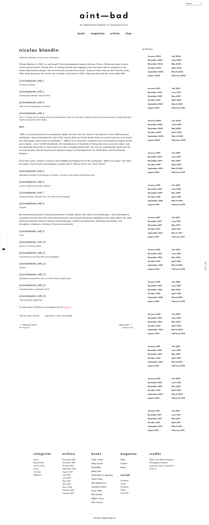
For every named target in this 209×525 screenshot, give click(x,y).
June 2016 (176, 254)
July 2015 (176, 282)
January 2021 (154, 88)
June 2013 (176, 350)
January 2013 (154, 346)
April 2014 (176, 326)
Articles (115, 33)
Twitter (123, 490)
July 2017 (176, 218)
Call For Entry (39, 466)
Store (122, 459)
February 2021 (178, 108)
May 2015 (176, 290)
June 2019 (176, 157)
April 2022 (177, 68)
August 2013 (153, 366)
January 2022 (154, 56)
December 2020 (155, 125)
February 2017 (178, 237)
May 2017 (176, 225)
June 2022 (177, 60)
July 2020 (176, 121)
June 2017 (176, 221)
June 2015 (176, 286)
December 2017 (155, 221)
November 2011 (155, 419)
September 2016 (155, 265)
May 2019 (176, 161)
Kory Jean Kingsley (51, 57)
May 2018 (176, 193)
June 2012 (176, 383)
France (58, 316)
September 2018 (155, 201)
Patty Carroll (97, 463)
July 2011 (176, 411)
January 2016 (154, 250)
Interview (37, 472)
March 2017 (177, 233)
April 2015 (176, 294)
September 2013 (155, 362)
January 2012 (154, 379)
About (123, 467)
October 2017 (154, 229)
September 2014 (155, 330)
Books (81, 33)
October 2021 (154, 100)
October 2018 (154, 197)
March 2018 (177, 201)
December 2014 (155, 318)
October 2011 (154, 422)
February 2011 (178, 430)
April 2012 (176, 390)
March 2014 (177, 330)
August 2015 (153, 301)
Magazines (97, 33)
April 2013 (176, 358)
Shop (128, 33)
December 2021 (155, 92)
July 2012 (176, 379)
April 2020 (177, 132)
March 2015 (177, 297)
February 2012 (178, 398)
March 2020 (177, 136)
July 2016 (176, 250)
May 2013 (176, 354)
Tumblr (123, 484)
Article (29, 316)
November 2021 (155, 96)
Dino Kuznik (96, 494)
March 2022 (177, 72)
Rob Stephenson (98, 483)
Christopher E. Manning (102, 475)
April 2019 (176, 165)
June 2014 (176, 318)
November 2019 (155, 161)
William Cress (97, 498)
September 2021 (155, 104)
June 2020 (177, 125)
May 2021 (176, 96)
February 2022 (179, 76)
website (67, 307)
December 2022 (155, 60)
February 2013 (178, 366)
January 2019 (154, 153)
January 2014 (154, 314)
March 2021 (177, 104)
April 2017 (176, 229)
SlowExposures (28, 326)
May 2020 (176, 129)
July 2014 (176, 314)
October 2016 (154, 261)
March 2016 (177, 265)
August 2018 (153, 205)
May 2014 (176, 322)
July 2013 (176, 346)
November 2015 (155, 290)
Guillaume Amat (126, 326)
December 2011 (154, 415)
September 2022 (156, 72)
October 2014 (154, 326)
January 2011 (154, 411)
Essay (36, 469)
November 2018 (155, 193)
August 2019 (153, 172)
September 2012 (155, 394)
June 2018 (176, 189)
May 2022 (176, 64)
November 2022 (155, 64)
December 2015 (155, 286)
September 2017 (155, 233)
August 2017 (153, 237)
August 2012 (153, 398)
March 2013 (177, 362)
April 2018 (176, 197)
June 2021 (176, 92)
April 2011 (176, 422)
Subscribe (124, 493)
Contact (123, 463)
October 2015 (154, 294)
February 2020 (179, 140)
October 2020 (154, 132)
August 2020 (154, 140)
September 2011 (155, 426)
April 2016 (176, 261)
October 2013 (154, 358)
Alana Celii (96, 471)
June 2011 (176, 415)
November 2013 (155, 354)
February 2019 (178, 172)
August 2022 (154, 76)
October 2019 (154, 165)
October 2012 (154, 390)
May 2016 (176, 257)
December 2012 (155, 383)
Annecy (52, 316)
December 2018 (155, 189)
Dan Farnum (97, 502)
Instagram (124, 487)
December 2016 (155, 254)
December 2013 (155, 350)
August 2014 (153, 334)
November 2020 (155, 129)
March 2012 (177, 394)
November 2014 (155, 322)
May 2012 (176, 386)
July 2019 (176, 153)
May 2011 (176, 419)
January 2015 (154, 282)
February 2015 (178, 301)
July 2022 (176, 56)
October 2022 (154, 68)
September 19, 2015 (35, 57)
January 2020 (154, 121)
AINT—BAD (104, 16)
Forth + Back (97, 459)
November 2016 (155, 257)
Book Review (38, 463)
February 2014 (178, 334)
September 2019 (155, 168)
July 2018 (176, 185)
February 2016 (178, 269)
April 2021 (176, 100)
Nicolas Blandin (67, 316)
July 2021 (176, 88)
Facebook (124, 481)
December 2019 (155, 157)
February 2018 (178, 205)
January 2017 (154, 218)
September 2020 (156, 136)
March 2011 (177, 426)
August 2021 (153, 108)
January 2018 (154, 185)
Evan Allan (96, 467)
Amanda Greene (98, 487)
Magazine (37, 475)
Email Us (153, 469)
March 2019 (177, 168)
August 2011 (153, 430)
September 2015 (155, 297)
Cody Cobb (96, 490)
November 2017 (155, 225)
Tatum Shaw (97, 479)
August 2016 (153, 269)
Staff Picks (36, 316)
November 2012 (155, 386)
